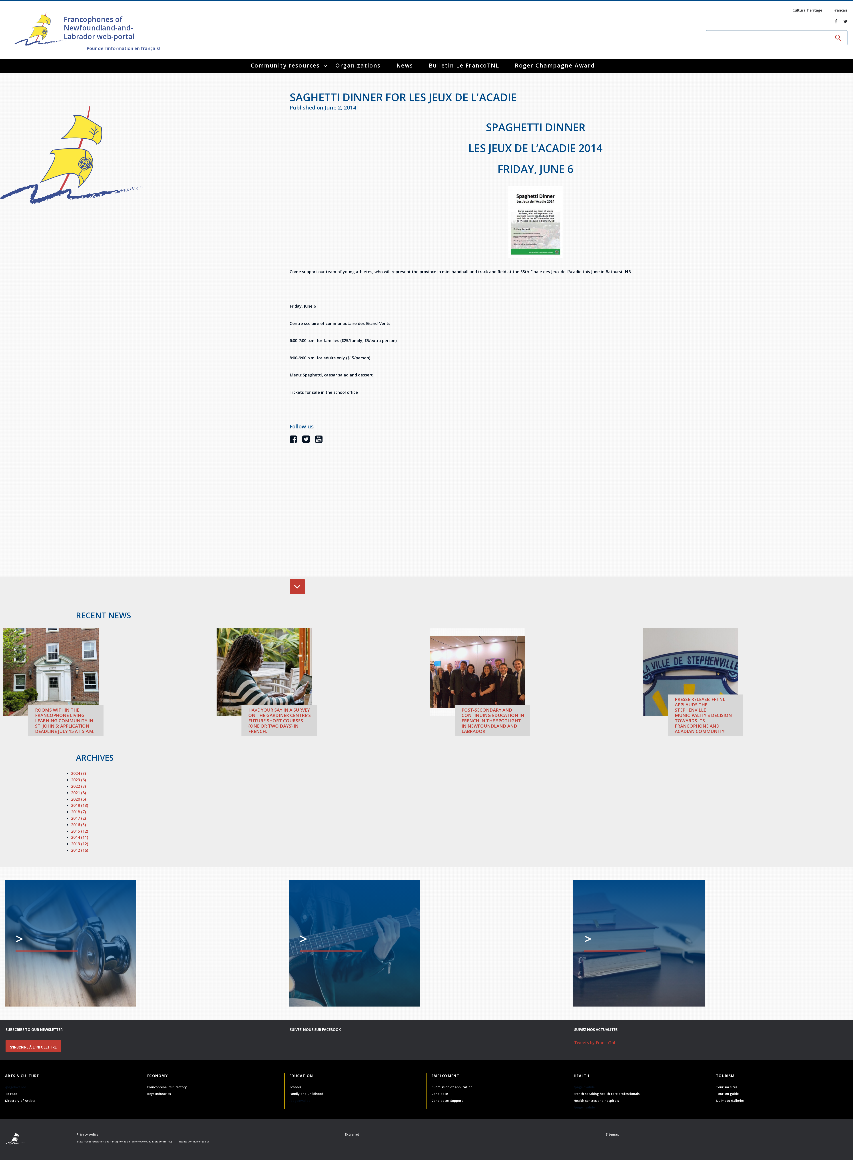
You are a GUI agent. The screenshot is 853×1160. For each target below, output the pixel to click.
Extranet (352, 1134)
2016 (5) (78, 824)
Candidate (440, 1094)
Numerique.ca (201, 1141)
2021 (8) (78, 792)
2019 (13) (79, 805)
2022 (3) (78, 786)
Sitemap (612, 1134)
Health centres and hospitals (596, 1100)
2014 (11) (79, 837)
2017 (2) (78, 818)
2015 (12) (79, 831)
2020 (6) (78, 799)
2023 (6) (78, 779)
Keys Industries (159, 1094)
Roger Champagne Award (555, 65)
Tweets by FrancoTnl (594, 1042)
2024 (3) (78, 773)
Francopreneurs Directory (167, 1087)
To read (11, 1094)
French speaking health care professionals (607, 1094)
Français (840, 10)
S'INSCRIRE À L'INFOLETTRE (33, 1047)
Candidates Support (447, 1100)
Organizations (358, 65)
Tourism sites (726, 1087)
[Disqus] (535, 516)
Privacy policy (87, 1134)
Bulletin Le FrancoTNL (464, 65)
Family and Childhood (306, 1094)
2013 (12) (79, 843)
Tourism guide (727, 1094)
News (405, 65)
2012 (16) (79, 850)
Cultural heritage (807, 10)
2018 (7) (78, 811)
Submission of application (452, 1087)
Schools (295, 1087)
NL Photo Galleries (730, 1100)
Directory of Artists (20, 1100)
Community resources (285, 65)
